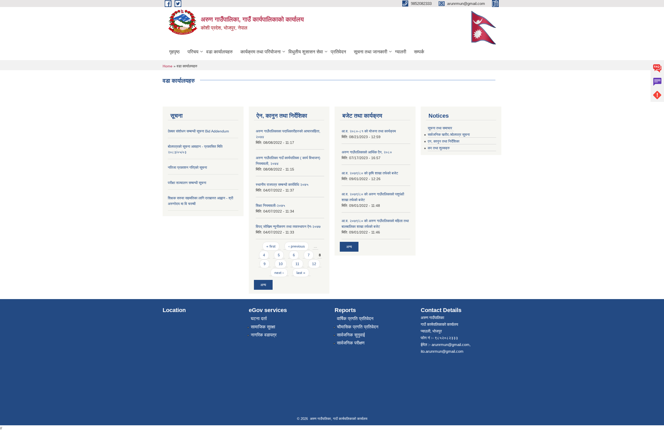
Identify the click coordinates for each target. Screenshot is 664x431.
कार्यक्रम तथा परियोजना (260, 51)
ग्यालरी (400, 51)
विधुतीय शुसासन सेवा (305, 51)
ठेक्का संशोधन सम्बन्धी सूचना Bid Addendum (198, 131)
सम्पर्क (419, 51)
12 (314, 264)
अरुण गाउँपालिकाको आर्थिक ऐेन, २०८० (367, 152)
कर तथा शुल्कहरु (439, 148)
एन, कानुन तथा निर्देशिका (443, 141)
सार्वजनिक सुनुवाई (351, 335)
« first (270, 246)
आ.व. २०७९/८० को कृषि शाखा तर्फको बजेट (370, 173)
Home (167, 66)
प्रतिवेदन (338, 51)
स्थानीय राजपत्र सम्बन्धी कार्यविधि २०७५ (282, 184)
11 (297, 264)
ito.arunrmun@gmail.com (442, 351)
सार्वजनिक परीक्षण (350, 343)
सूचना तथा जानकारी (370, 51)
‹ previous (296, 246)
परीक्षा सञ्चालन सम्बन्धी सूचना (187, 183)
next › (279, 273)
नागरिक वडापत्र (263, 335)
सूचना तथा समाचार (440, 128)
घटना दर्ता (259, 318)
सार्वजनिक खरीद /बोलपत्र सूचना (449, 134)
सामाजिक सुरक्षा (263, 326)
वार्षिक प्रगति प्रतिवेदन (355, 318)
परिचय (193, 51)
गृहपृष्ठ (174, 51)
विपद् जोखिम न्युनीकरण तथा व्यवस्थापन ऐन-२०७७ (288, 226)
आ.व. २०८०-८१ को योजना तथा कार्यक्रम (369, 131)
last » (300, 273)
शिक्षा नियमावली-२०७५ (270, 205)
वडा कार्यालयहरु (219, 51)
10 (281, 264)
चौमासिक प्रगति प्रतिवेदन (357, 326)
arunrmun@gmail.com (450, 344)
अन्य (263, 285)
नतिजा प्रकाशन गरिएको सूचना (187, 167)
